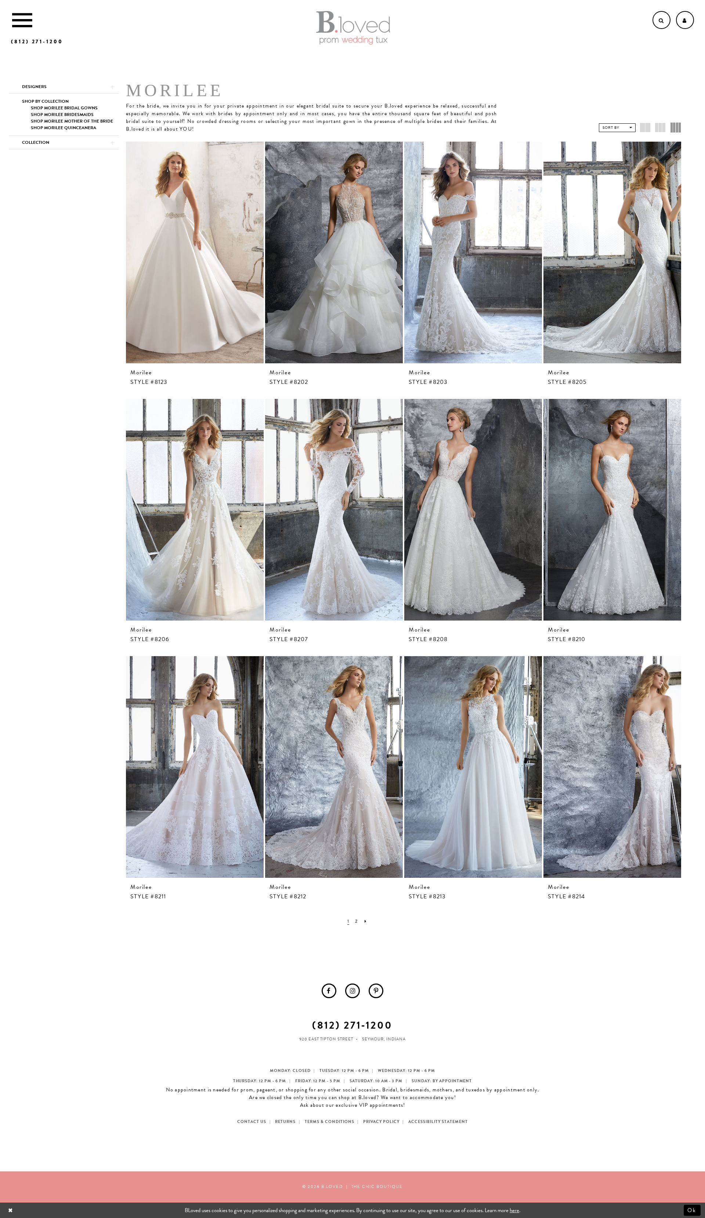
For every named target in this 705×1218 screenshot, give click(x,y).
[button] (64, 86)
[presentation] (195, 252)
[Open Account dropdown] (685, 20)
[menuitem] (329, 991)
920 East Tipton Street (326, 1039)
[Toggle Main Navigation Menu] (22, 20)
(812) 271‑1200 (352, 1025)
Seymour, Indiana (384, 1039)
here (514, 1210)
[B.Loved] (353, 28)
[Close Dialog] (11, 1210)
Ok (692, 1210)
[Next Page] (365, 921)
